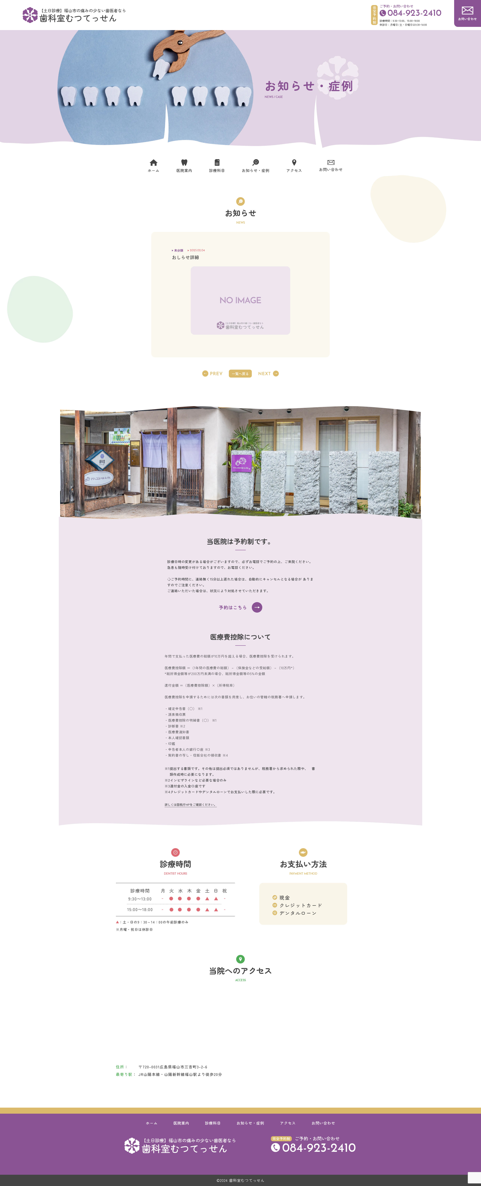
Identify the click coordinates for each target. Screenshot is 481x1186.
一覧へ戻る (240, 373)
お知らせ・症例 (250, 1123)
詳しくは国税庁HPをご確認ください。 (191, 804)
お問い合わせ (323, 1123)
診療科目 (213, 1123)
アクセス (288, 1123)
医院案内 (181, 1123)
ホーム (152, 1123)
